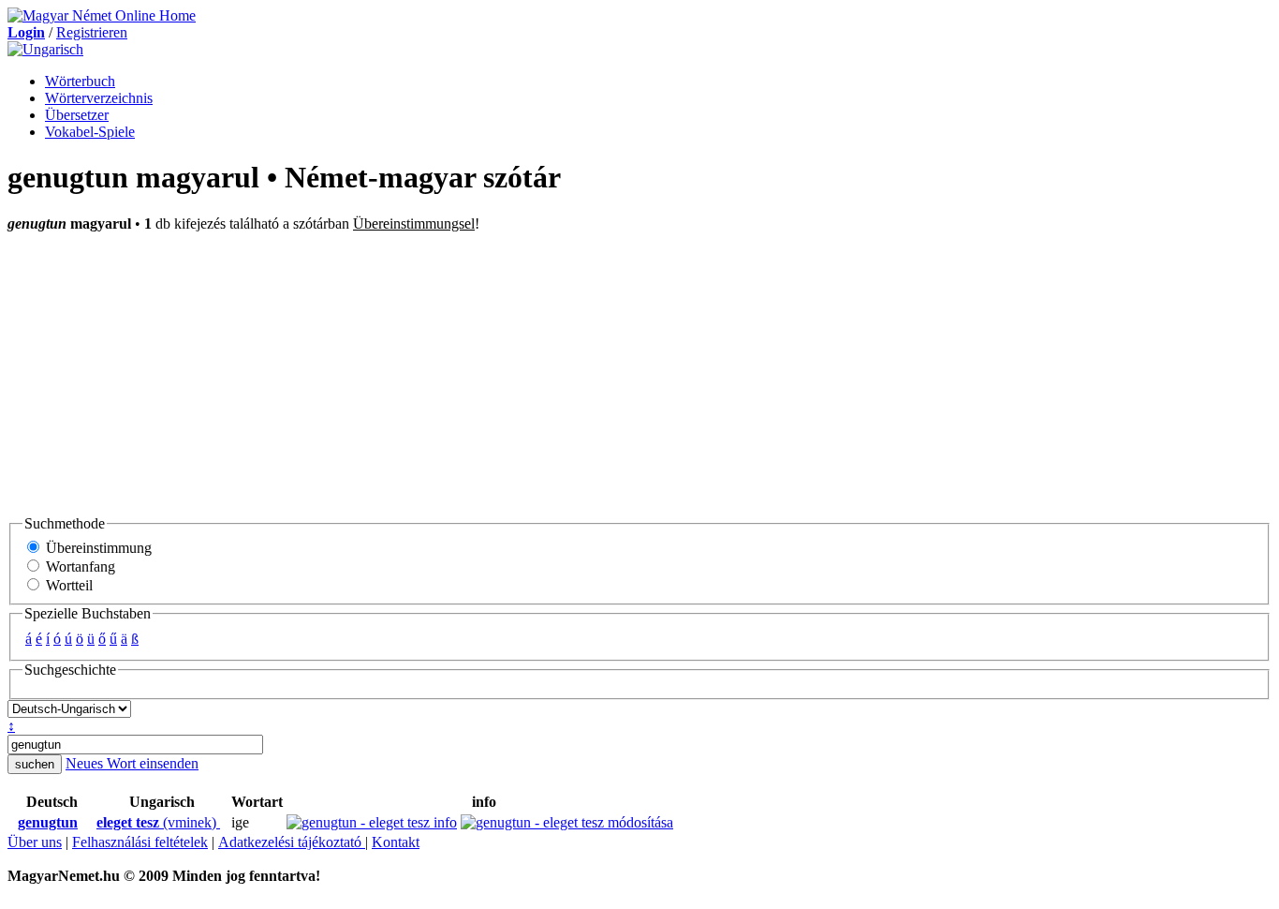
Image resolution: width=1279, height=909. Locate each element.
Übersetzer (77, 115)
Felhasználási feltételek (140, 842)
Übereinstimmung (97, 548)
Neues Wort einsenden (132, 763)
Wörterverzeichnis (99, 98)
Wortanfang (78, 566)
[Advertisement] (639, 373)
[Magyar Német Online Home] (101, 15)
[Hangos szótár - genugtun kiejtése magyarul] (91, 822)
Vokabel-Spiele (90, 132)
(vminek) (158, 822)
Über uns (34, 842)
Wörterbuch (80, 81)
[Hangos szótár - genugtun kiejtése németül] (12, 822)
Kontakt (395, 842)
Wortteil (67, 585)
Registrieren (91, 32)
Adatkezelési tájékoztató (291, 842)
